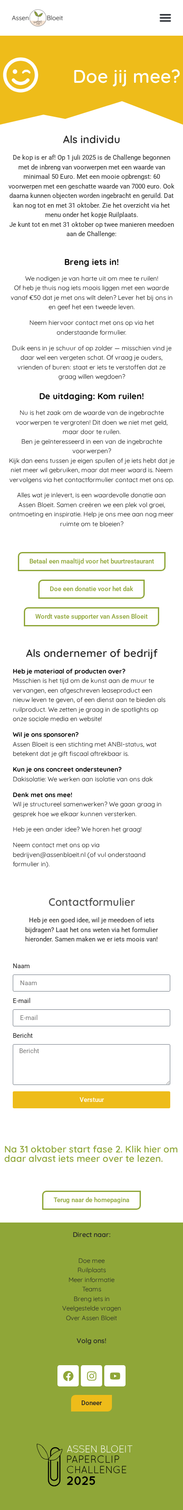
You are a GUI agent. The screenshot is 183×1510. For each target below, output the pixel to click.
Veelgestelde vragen (91, 1308)
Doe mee (91, 1260)
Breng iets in (92, 1299)
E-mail (22, 1001)
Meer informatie (91, 1280)
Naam (21, 966)
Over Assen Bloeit (91, 1318)
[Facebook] (68, 1375)
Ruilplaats (91, 1270)
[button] (165, 17)
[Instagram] (91, 1375)
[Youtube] (115, 1375)
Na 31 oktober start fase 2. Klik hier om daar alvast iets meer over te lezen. (91, 1153)
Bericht (23, 1036)
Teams (91, 1289)
